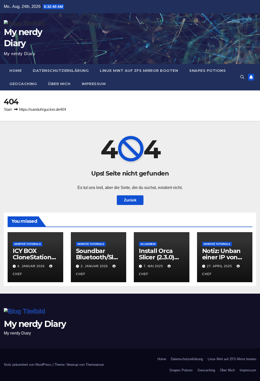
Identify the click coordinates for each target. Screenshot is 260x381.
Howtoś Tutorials (27, 244)
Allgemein (147, 244)
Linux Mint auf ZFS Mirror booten (139, 70)
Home (15, 70)
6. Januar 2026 (32, 266)
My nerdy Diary (35, 324)
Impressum (94, 84)
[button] (242, 77)
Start (8, 109)
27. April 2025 (220, 266)
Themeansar (95, 365)
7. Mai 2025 (154, 266)
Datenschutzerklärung (61, 70)
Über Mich (59, 84)
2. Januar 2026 (95, 266)
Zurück (130, 200)
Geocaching (23, 84)
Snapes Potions (207, 70)
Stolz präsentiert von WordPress (28, 365)
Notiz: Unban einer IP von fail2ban (221, 257)
